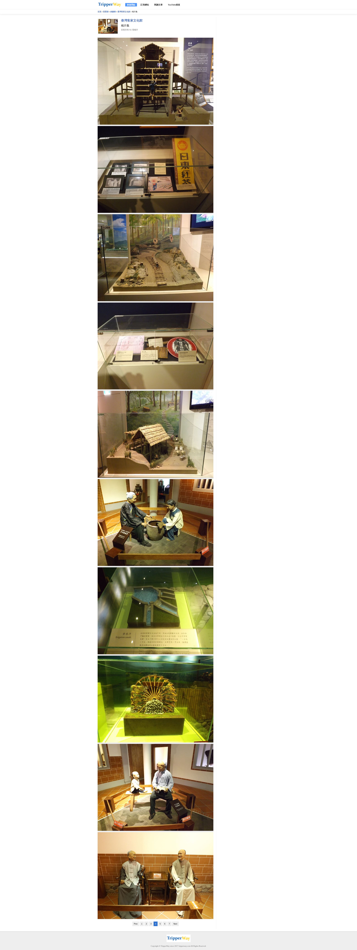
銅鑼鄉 (113, 12)
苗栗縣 (105, 12)
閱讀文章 (158, 5)
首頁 (99, 12)
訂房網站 (145, 5)
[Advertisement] (238, 59)
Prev (136, 924)
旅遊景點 (131, 5)
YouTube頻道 (174, 5)
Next (175, 924)
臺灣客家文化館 (124, 12)
